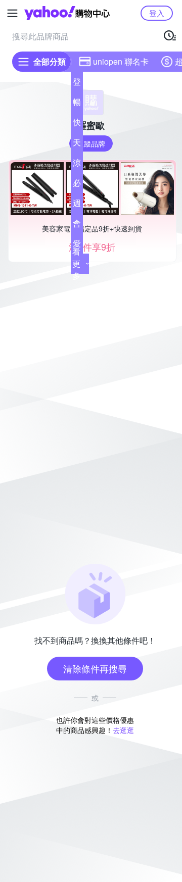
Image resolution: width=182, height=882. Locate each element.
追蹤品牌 (91, 143)
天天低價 (77, 144)
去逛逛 (123, 730)
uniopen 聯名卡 (121, 61)
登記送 (77, 84)
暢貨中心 (77, 104)
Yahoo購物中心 (67, 13)
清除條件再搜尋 (95, 668)
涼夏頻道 (77, 165)
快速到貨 (77, 124)
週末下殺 (77, 205)
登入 (156, 13)
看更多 (76, 263)
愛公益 (77, 245)
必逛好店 (77, 185)
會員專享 (77, 225)
